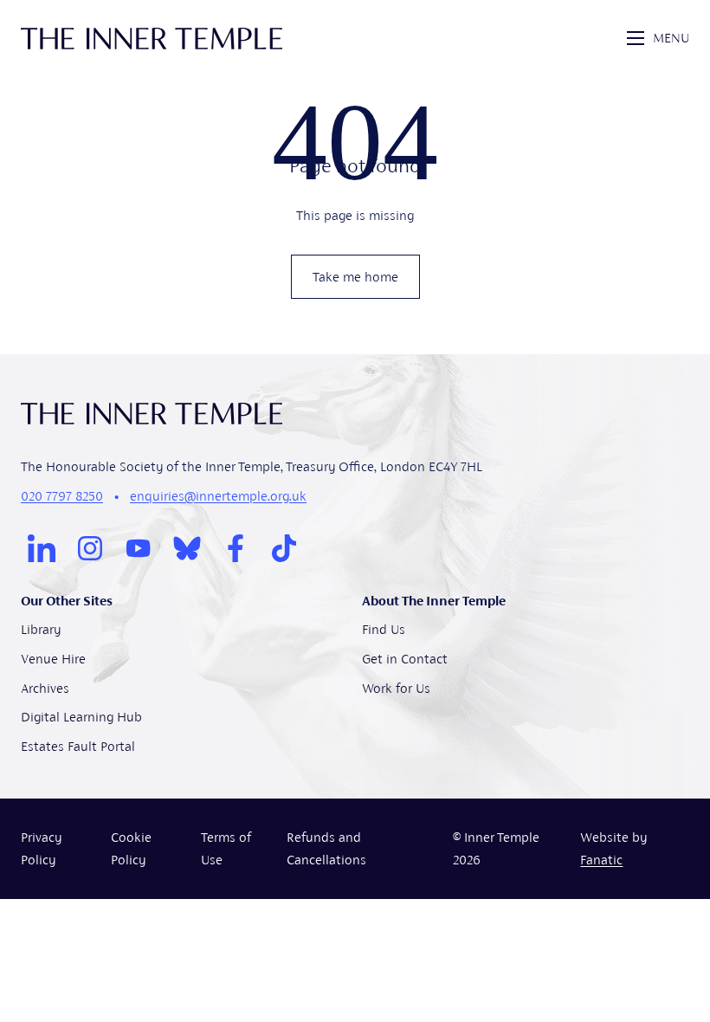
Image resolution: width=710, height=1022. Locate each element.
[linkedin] (41, 548)
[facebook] (235, 548)
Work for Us (396, 688)
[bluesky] (187, 548)
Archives (45, 688)
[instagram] (90, 548)
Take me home (355, 276)
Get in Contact (405, 658)
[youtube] (138, 548)
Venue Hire (53, 658)
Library (41, 629)
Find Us (383, 629)
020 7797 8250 (62, 495)
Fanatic (601, 859)
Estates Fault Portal (78, 746)
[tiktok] (284, 548)
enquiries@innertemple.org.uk (218, 495)
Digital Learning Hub (81, 716)
